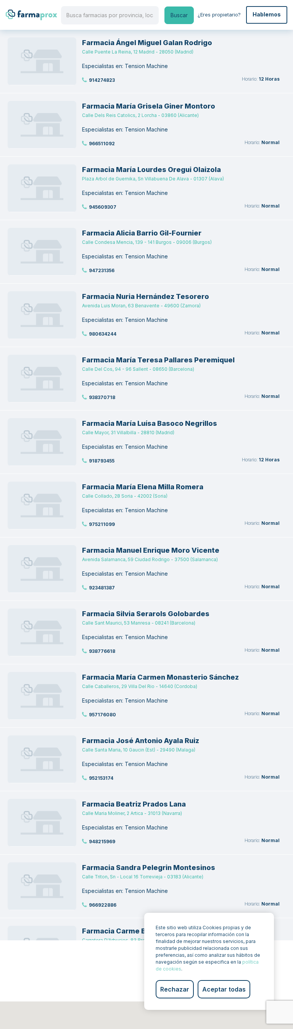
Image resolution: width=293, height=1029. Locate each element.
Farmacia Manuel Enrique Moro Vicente (150, 550)
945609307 (102, 207)
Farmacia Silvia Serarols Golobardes (145, 614)
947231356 (101, 270)
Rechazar (174, 989)
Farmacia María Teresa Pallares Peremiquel (158, 360)
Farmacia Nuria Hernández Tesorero (145, 296)
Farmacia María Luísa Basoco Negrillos (149, 423)
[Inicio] (31, 14)
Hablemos (267, 14)
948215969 (102, 841)
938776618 (102, 651)
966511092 (102, 143)
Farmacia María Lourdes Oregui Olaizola (151, 170)
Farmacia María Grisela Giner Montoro (148, 106)
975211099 (102, 524)
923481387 (102, 588)
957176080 (102, 714)
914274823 (102, 80)
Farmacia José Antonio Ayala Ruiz (140, 741)
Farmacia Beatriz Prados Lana (134, 804)
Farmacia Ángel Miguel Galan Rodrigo (147, 43)
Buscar (179, 15)
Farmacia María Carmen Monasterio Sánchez (160, 677)
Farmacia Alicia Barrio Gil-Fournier (141, 233)
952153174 (101, 778)
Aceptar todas (224, 989)
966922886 (102, 905)
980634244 (102, 334)
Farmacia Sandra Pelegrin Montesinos (148, 867)
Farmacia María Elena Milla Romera (142, 487)
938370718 (102, 397)
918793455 (101, 461)
